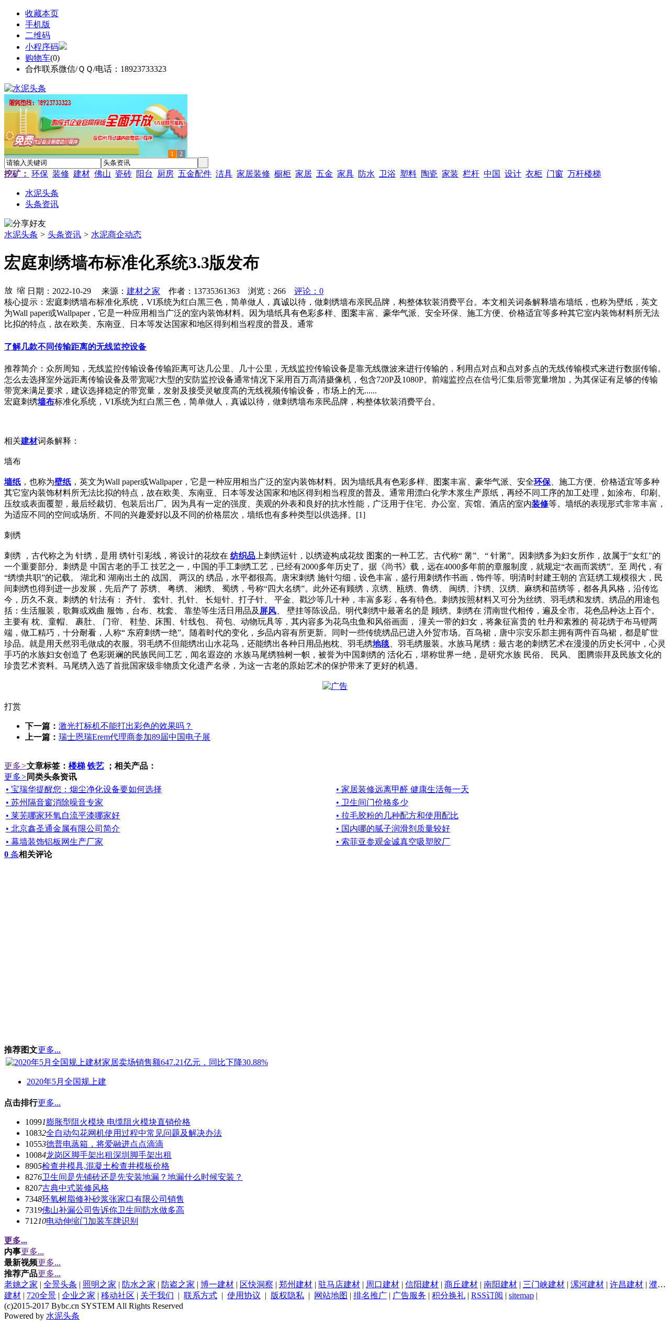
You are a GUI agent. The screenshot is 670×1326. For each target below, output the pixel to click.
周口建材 (382, 1284)
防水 (366, 173)
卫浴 (387, 173)
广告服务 (409, 1295)
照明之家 (99, 1284)
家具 (345, 173)
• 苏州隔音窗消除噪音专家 (54, 802)
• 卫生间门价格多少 (372, 802)
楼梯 (77, 765)
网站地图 (331, 1295)
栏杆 (471, 173)
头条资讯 (64, 234)
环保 (39, 173)
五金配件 (194, 173)
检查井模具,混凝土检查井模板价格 (106, 1165)
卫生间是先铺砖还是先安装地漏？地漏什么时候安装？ (142, 1176)
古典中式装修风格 (75, 1187)
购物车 (37, 57)
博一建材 (217, 1284)
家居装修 (253, 173)
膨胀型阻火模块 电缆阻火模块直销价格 (118, 1121)
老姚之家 (21, 1284)
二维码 (37, 35)
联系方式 (200, 1295)
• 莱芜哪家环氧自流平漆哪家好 (63, 815)
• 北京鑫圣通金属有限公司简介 (63, 828)
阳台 (144, 173)
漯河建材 (587, 1284)
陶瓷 (429, 173)
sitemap (521, 1295)
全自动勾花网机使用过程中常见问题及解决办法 (134, 1132)
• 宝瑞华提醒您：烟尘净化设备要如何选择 (84, 789)
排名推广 (370, 1295)
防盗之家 (178, 1284)
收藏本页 (42, 13)
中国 (492, 173)
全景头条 (60, 1284)
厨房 (165, 173)
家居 (303, 173)
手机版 (37, 24)
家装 (450, 173)
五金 (324, 173)
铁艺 (95, 765)
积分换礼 (448, 1295)
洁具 (224, 173)
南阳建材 (500, 1284)
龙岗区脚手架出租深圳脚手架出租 (109, 1154)
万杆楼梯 (584, 173)
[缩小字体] (21, 290)
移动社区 (118, 1295)
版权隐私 (287, 1295)
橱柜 (282, 173)
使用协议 (244, 1295)
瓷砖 (123, 173)
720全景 (41, 1295)
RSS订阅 (487, 1295)
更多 (15, 765)
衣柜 (534, 173)
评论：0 (308, 291)
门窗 (554, 173)
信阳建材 (422, 1284)
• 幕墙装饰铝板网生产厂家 (54, 841)
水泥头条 (21, 234)
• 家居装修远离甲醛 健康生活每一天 (402, 789)
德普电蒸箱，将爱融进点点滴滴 (104, 1143)
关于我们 (157, 1295)
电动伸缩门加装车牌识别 (92, 1221)
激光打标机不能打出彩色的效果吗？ (126, 725)
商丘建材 (461, 1284)
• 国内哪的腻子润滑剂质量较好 (393, 828)
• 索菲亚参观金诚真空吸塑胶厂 (393, 841)
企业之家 (78, 1295)
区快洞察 (256, 1284)
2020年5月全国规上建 (66, 1081)
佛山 (102, 173)
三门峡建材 (544, 1284)
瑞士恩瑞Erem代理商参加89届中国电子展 (134, 736)
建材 (81, 173)
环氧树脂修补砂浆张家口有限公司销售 (113, 1199)
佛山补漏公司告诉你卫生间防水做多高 (113, 1210)
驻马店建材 (339, 1284)
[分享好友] (25, 223)
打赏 (12, 706)
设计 (513, 173)
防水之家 (138, 1284)
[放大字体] (8, 290)
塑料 (408, 173)
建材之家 (143, 291)
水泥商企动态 (116, 234)
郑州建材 (295, 1284)
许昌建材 (626, 1284)
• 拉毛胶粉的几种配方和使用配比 (397, 815)
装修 (60, 173)
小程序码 (42, 46)
